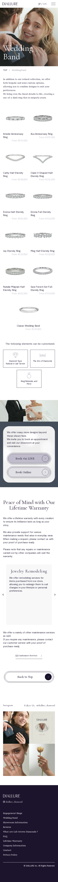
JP (39, 3)
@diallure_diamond (46, 705)
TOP (5, 70)
